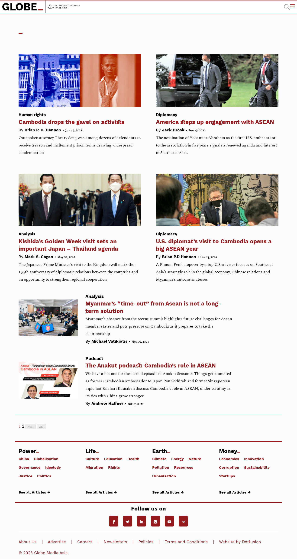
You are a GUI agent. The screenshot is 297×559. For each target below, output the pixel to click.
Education (113, 459)
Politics (44, 476)
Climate (159, 459)
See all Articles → (34, 492)
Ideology (53, 467)
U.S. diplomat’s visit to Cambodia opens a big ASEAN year (213, 242)
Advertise (57, 542)
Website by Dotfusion (240, 542)
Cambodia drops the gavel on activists (71, 118)
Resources (183, 467)
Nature (195, 459)
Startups (227, 476)
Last (41, 426)
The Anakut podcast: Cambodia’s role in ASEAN (150, 365)
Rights (114, 467)
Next (30, 426)
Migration (94, 467)
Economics (229, 459)
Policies (146, 542)
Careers (84, 542)
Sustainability (257, 467)
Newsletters (115, 542)
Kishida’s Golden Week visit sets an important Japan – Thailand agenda (68, 242)
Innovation (254, 459)
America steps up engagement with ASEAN (215, 118)
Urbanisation (164, 476)
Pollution (160, 467)
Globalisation (46, 459)
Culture (92, 459)
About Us (27, 542)
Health (133, 459)
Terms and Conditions (186, 542)
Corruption (229, 467)
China (24, 459)
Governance (29, 467)
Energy (177, 459)
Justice (25, 476)
